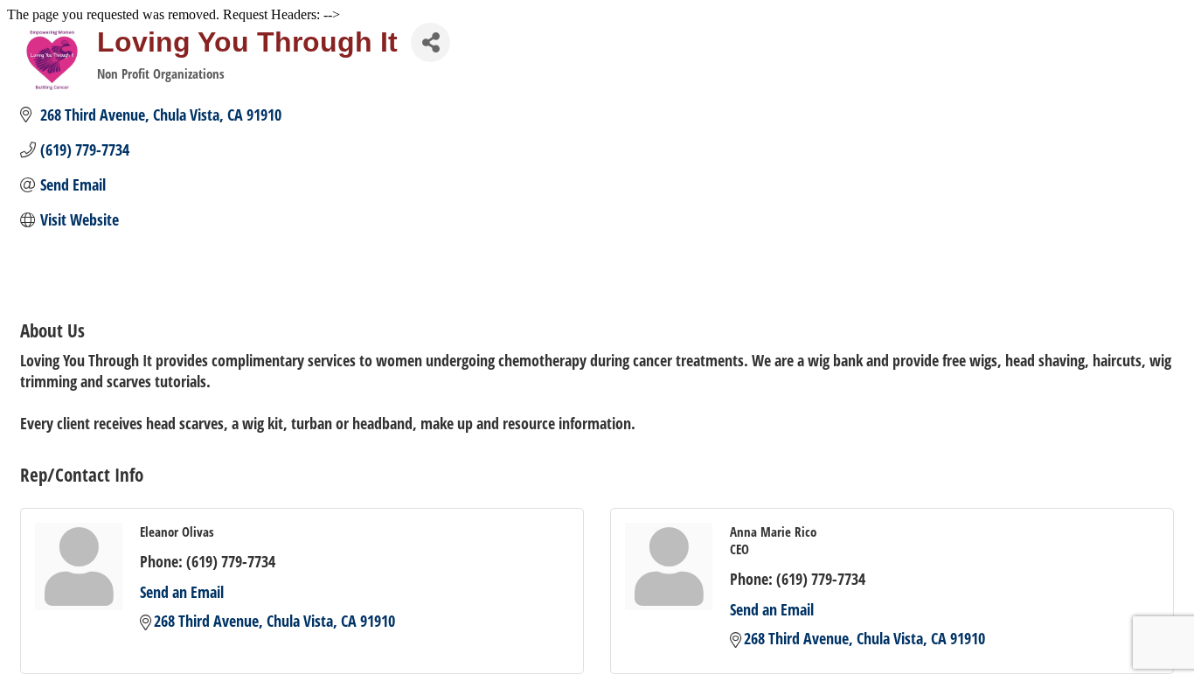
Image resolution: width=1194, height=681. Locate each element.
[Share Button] (430, 42)
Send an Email (182, 591)
